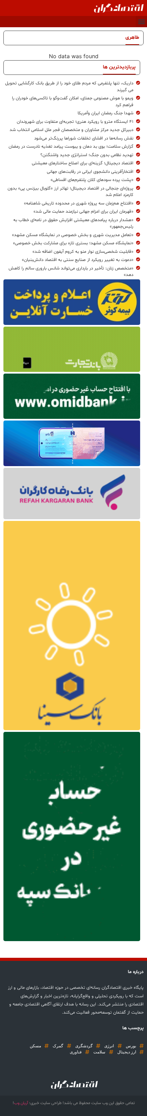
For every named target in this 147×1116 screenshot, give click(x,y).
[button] (141, 21)
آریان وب (21, 1103)
